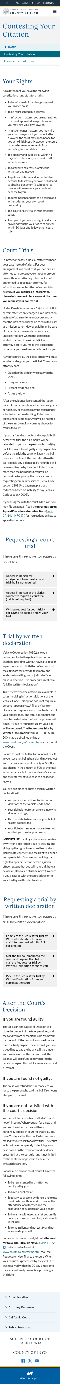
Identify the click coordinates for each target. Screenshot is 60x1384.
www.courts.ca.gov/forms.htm (21, 742)
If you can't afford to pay (19, 61)
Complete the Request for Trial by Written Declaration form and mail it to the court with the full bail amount (27, 940)
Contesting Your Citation (19, 54)
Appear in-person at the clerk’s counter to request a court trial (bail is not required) (25, 596)
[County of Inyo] (20, 13)
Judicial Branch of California (30, 2)
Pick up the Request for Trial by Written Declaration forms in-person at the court (25, 979)
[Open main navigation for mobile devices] (55, 11)
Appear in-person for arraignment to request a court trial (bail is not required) (25, 579)
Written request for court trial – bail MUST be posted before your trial (27, 613)
